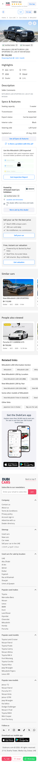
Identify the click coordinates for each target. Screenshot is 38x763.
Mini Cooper (6, 716)
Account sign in (8, 517)
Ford (3, 610)
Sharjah (5, 580)
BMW (4, 607)
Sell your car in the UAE (11, 543)
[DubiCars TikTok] (24, 730)
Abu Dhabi (6, 561)
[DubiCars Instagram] (14, 730)
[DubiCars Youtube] (19, 730)
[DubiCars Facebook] (9, 730)
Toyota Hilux (7, 664)
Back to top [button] (29, 479)
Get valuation (19, 262)
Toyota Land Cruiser (10, 639)
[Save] (34, 23)
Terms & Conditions (9, 511)
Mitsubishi (7, 370)
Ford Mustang (7, 658)
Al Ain (4, 565)
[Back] (3, 12)
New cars (5, 537)
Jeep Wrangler (7, 668)
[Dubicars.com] (6, 481)
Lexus (4, 603)
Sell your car (19, 235)
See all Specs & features (19, 139)
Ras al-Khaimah (8, 577)
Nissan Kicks (7, 694)
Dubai (4, 571)
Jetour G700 (6, 697)
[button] (3, 4)
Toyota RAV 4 (7, 655)
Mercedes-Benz (8, 597)
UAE (3, 558)
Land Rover (6, 613)
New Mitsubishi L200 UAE (13, 379)
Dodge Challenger (9, 707)
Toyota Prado (7, 646)
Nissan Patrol (7, 642)
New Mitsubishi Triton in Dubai (15, 398)
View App (32, 4)
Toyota (4, 594)
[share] (30, 23)
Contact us (6, 504)
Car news (5, 540)
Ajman (4, 568)
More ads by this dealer (19, 210)
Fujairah (5, 574)
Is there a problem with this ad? (20, 144)
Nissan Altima (7, 652)
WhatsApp (31, 759)
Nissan (4, 600)
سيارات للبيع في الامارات (10, 547)
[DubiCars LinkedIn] (4, 730)
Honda (4, 626)
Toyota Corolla (7, 661)
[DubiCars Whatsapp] (34, 730)
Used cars (6, 534)
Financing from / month (13, 58)
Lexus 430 (6, 674)
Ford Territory (7, 719)
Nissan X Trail (7, 710)
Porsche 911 (7, 691)
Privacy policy (7, 514)
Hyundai (5, 616)
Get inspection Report (19, 177)
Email (19, 759)
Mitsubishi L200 (22, 370)
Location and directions (14, 200)
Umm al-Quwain (8, 583)
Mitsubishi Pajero (9, 671)
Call (8, 759)
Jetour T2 (5, 685)
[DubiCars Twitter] (29, 730)
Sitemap (5, 529)
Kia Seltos (5, 703)
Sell (21, 12)
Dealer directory (8, 523)
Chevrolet (5, 619)
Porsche (5, 629)
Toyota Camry (7, 649)
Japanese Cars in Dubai (12, 407)
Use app (28, 12)
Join (32, 492)
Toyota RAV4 (7, 713)
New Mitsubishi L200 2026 (13, 388)
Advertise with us (8, 520)
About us (5, 508)
